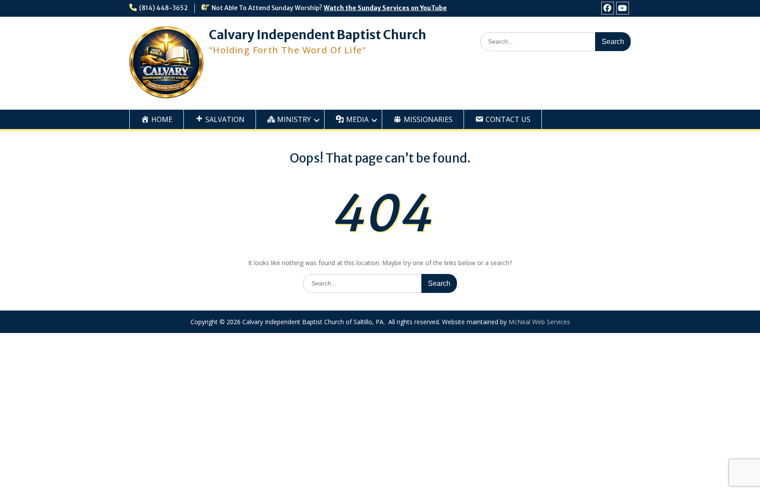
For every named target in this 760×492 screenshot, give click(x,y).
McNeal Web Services (539, 322)
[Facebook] (607, 8)
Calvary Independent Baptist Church (317, 35)
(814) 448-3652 (163, 8)
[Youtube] (622, 8)
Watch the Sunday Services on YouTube (385, 8)
